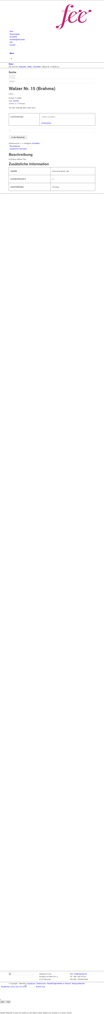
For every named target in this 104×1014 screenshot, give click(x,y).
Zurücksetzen (46, 123)
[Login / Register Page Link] (10, 47)
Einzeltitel (35, 143)
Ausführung (16, 117)
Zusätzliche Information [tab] (18, 148)
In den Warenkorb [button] (22, 738)
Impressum (31, 983)
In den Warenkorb (18, 137)
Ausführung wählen (22, 274)
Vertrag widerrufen (78, 983)
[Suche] (10, 50)
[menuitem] (52, 31)
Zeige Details (41, 738)
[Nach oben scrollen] (0, 996)
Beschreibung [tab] (15, 146)
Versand (16, 101)
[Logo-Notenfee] (50, 28)
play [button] (2, 1002)
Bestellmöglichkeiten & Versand (59, 983)
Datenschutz (41, 983)
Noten (11, 64)
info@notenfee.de (80, 974)
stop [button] (8, 1002)
